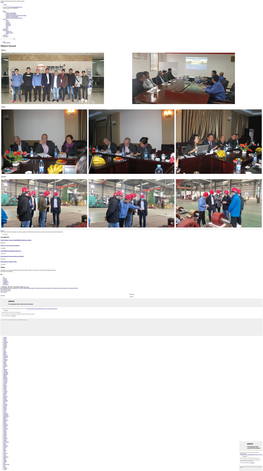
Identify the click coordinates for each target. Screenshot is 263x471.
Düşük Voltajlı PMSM (11, 13)
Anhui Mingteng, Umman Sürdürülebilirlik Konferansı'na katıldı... (16, 240)
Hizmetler (5, 29)
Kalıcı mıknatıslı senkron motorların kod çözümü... (12, 256)
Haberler (5, 35)
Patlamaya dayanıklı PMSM (12, 16)
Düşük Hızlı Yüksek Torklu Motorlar (43, 288)
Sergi (7, 34)
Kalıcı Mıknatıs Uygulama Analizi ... (9, 261)
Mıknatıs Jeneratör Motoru (29, 288)
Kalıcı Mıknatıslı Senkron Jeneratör (59, 288)
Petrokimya (8, 25)
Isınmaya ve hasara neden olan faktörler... (10, 245)
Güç (7, 26)
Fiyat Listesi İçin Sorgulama (7, 271)
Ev (4, 10)
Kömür (7, 21)
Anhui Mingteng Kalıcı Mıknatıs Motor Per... (11, 251)
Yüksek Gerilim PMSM (11, 14)
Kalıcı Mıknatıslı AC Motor (17, 288)
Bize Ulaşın (5, 36)
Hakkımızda (6, 30)
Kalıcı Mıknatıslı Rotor (5, 288)
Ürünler (5, 11)
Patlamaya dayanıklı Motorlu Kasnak (14, 18)
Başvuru (5, 19)
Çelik (7, 20)
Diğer (7, 27)
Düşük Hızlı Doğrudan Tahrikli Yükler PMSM (16, 15)
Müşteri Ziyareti (9, 32)
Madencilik (8, 24)
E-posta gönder (4, 291)
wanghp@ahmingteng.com (16, 7)
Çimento (8, 22)
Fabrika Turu (9, 31)
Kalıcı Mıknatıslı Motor (73, 288)
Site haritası (26, 286)
